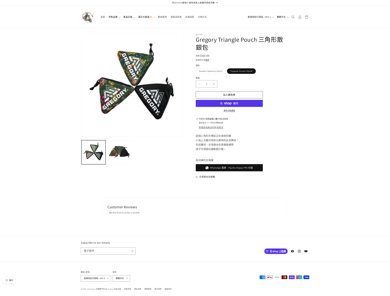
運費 (207, 60)
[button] (114, 17)
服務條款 (148, 289)
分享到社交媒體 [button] (207, 176)
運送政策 (158, 289)
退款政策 (127, 289)
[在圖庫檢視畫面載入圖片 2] (119, 152)
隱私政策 (137, 289)
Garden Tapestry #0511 (212, 72)
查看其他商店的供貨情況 (211, 127)
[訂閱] (132, 251)
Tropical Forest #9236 (241, 71)
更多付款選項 (229, 110)
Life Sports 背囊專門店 (96, 289)
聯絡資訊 (168, 289)
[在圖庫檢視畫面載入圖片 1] (94, 152)
